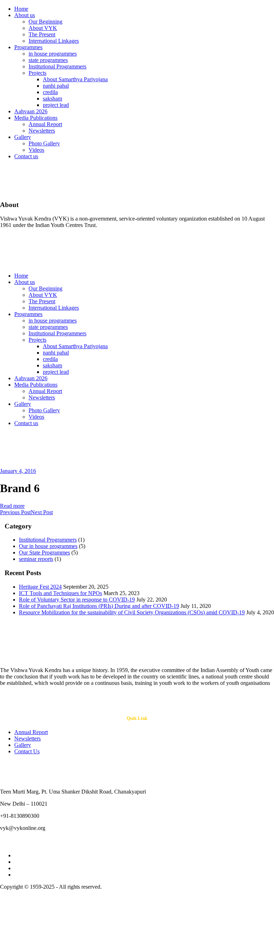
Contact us (26, 156)
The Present (42, 34)
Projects (37, 73)
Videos (36, 150)
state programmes (48, 60)
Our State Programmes (44, 552)
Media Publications (35, 118)
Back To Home (17, 454)
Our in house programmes (48, 546)
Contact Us (27, 751)
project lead (56, 105)
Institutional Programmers (57, 66)
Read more (12, 506)
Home (21, 9)
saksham (52, 98)
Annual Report (45, 124)
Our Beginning (45, 22)
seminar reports (36, 559)
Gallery (22, 137)
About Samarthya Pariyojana (75, 79)
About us (24, 15)
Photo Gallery (44, 143)
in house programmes (53, 54)
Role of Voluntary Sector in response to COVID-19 (77, 600)
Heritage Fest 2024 (40, 587)
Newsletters (42, 131)
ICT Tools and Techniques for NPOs (60, 593)
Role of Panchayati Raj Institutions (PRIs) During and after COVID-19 (99, 606)
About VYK (43, 28)
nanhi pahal (56, 86)
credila (50, 92)
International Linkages (54, 41)
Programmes (28, 47)
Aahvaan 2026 (30, 111)
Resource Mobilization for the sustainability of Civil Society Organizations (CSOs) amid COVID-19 (132, 612)
